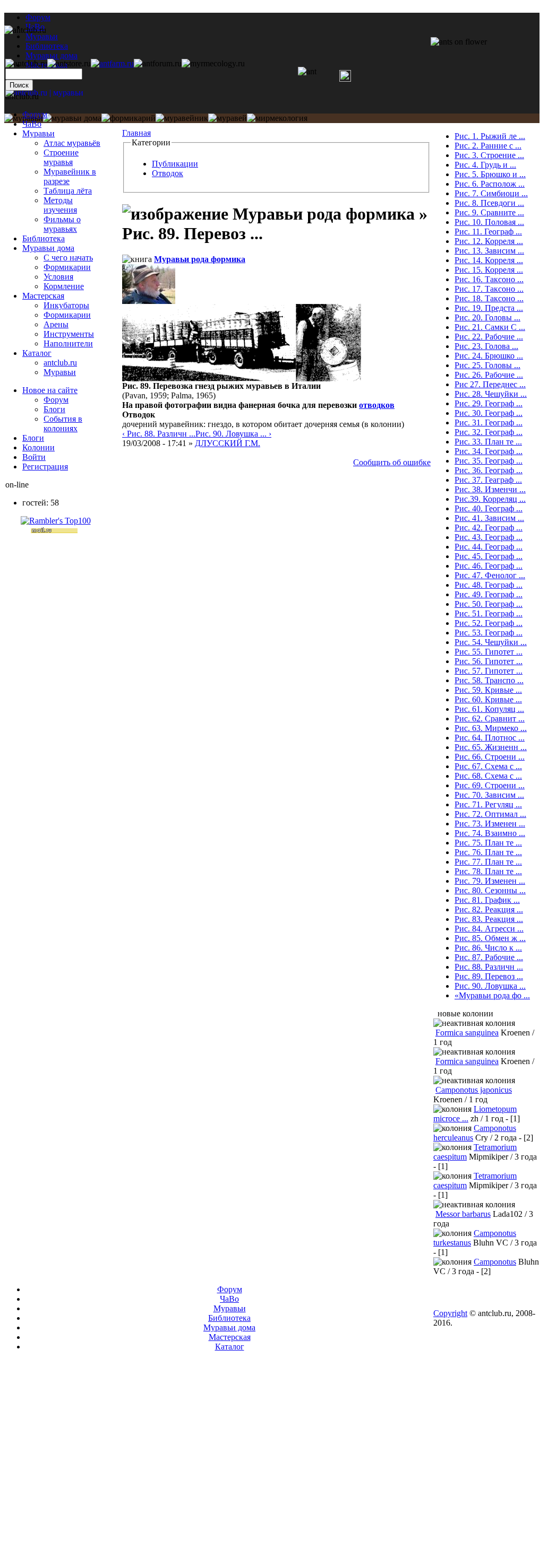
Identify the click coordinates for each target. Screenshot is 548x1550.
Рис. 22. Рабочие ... (489, 336)
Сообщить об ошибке (392, 462)
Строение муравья (61, 157)
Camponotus (495, 1261)
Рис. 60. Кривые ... (488, 699)
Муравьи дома (48, 247)
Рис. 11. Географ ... (488, 231)
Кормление (64, 286)
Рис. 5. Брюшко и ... (490, 174)
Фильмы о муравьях (62, 224)
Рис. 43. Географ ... (489, 537)
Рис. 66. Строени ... (490, 756)
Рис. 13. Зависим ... (489, 250)
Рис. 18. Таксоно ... (489, 298)
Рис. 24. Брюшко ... (489, 355)
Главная (136, 132)
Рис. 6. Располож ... (490, 183)
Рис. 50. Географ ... (489, 603)
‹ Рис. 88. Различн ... (158, 433)
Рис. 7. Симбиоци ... (491, 193)
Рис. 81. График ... (487, 899)
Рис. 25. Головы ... (487, 365)
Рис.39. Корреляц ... (490, 498)
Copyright (450, 1313)
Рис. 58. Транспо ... (489, 680)
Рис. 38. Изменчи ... (490, 489)
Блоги (54, 409)
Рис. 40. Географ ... (489, 508)
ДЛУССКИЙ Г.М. (227, 443)
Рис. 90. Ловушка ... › (233, 433)
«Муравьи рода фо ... (492, 995)
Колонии (38, 447)
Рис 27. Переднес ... (490, 384)
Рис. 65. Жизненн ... (491, 747)
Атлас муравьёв (72, 142)
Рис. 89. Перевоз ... (489, 976)
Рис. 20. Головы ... (487, 317)
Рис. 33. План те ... (488, 441)
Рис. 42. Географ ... (489, 527)
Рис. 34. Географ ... (489, 451)
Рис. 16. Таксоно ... (489, 279)
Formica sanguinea (467, 1032)
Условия (58, 276)
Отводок (167, 173)
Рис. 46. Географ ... (489, 565)
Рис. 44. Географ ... (489, 546)
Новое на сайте (50, 390)
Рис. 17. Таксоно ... (489, 288)
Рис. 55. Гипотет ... (489, 651)
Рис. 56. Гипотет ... (489, 661)
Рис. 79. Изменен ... (490, 880)
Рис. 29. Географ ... (489, 403)
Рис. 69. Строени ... (490, 785)
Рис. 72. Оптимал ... (490, 813)
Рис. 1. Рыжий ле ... (490, 136)
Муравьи (38, 133)
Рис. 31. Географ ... (489, 422)
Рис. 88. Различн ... (489, 966)
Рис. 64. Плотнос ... (490, 737)
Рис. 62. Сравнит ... (490, 718)
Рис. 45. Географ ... (489, 556)
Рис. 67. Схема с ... (488, 766)
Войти (34, 456)
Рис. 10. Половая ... (489, 222)
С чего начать (68, 257)
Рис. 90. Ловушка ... (490, 985)
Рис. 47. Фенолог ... (490, 575)
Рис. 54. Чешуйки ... (491, 642)
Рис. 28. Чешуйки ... (491, 393)
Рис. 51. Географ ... (489, 613)
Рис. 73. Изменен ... (490, 823)
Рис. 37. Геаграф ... (488, 479)
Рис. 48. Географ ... (489, 584)
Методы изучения (60, 205)
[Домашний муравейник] (112, 63)
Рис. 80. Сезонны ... (490, 890)
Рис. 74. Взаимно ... (490, 833)
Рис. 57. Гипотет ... (489, 670)
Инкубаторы (66, 305)
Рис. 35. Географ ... (489, 460)
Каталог (37, 353)
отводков (377, 405)
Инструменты (69, 333)
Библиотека (43, 238)
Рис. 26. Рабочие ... (489, 374)
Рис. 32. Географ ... (489, 432)
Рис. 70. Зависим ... (489, 794)
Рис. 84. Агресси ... (489, 928)
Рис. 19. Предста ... (489, 307)
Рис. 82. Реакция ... (489, 909)
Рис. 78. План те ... (488, 871)
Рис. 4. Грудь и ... (485, 164)
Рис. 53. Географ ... (489, 632)
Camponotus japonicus (473, 1089)
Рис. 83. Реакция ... (489, 919)
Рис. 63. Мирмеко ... (491, 728)
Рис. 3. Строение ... (489, 155)
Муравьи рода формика (199, 259)
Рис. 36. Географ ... (489, 470)
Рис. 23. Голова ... (486, 346)
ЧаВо (31, 123)
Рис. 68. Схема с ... (488, 775)
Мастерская (43, 295)
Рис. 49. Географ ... (489, 594)
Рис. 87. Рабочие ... (489, 957)
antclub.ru (60, 362)
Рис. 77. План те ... (488, 861)
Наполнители (68, 343)
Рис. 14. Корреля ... (489, 260)
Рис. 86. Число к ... (488, 947)
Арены (56, 324)
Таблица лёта (68, 190)
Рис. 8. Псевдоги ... (489, 202)
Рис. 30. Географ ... (489, 412)
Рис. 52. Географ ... (489, 623)
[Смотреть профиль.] (148, 301)
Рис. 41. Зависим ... (489, 518)
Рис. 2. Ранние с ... (488, 145)
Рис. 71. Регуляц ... (488, 804)
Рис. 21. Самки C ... (490, 327)
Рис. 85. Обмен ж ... (490, 938)
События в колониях (63, 423)
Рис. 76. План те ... (488, 852)
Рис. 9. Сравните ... (489, 212)
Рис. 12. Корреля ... (489, 241)
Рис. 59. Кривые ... (488, 689)
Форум (37, 17)
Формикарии (67, 267)
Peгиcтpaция (45, 466)
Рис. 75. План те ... (488, 842)
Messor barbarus (463, 1213)
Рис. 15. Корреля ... (489, 269)
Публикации (175, 163)
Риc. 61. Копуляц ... (489, 708)
